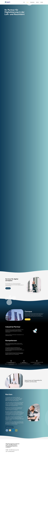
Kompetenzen (32, 2)
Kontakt (42, 2)
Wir (24, 2)
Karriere (37, 2)
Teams (27, 2)
